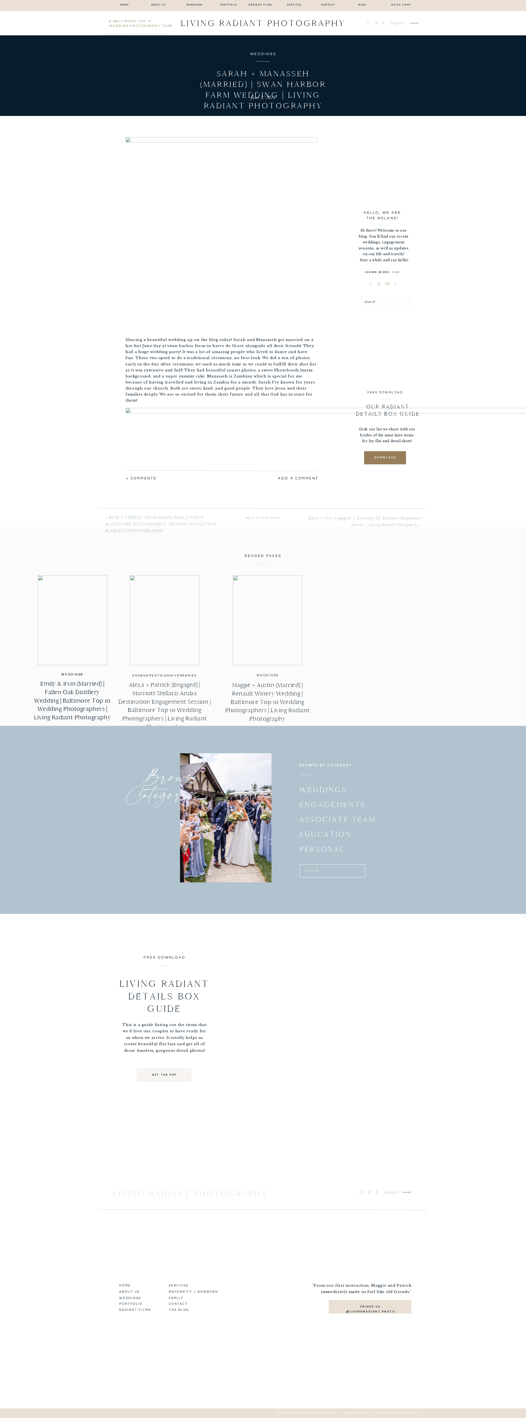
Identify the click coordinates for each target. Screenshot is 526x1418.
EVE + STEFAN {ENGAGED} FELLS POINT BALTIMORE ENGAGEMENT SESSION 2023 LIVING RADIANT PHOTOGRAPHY (160, 524)
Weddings (263, 54)
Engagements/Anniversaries (164, 675)
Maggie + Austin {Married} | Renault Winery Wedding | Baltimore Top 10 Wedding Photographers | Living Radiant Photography (267, 701)
